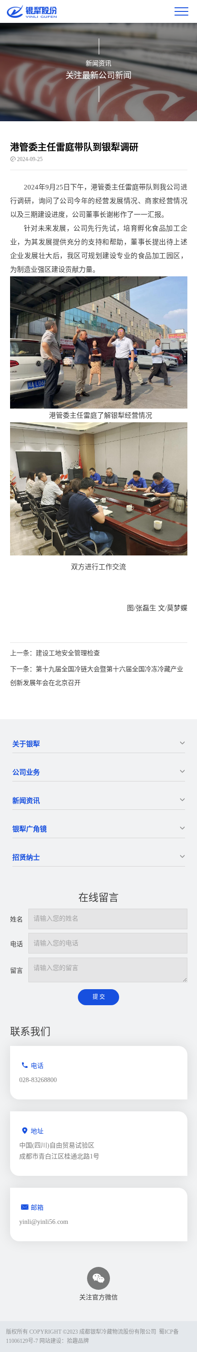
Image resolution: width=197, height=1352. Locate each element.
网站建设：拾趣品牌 (64, 1341)
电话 (16, 944)
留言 (16, 970)
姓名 (16, 919)
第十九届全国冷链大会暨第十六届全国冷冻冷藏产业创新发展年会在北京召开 (96, 676)
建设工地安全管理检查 (55, 653)
